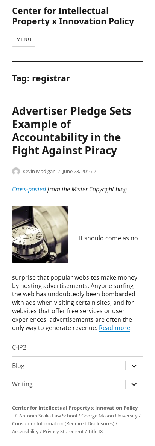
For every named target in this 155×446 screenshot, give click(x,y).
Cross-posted (29, 189)
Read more (114, 328)
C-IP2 (19, 347)
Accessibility (25, 431)
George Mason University (109, 415)
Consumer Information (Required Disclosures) (63, 423)
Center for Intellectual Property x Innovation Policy (73, 16)
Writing (22, 384)
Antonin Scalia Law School (48, 415)
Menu (23, 39)
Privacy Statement (63, 431)
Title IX (95, 431)
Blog (18, 366)
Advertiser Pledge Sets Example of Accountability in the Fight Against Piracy (71, 130)
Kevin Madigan (39, 171)
